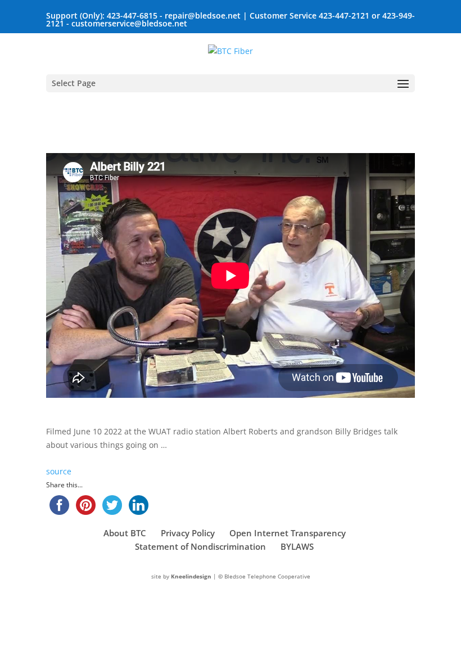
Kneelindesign (191, 576)
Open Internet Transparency (287, 533)
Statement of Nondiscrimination (200, 546)
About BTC (124, 533)
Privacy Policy (188, 533)
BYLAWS (297, 546)
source (58, 471)
